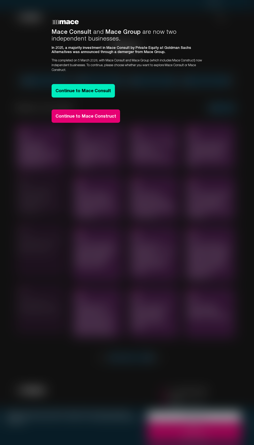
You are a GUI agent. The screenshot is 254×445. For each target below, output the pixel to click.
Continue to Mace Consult (83, 90)
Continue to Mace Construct (86, 116)
